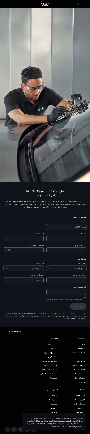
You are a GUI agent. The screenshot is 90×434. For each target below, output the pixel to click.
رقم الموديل (79, 287)
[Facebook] (7, 429)
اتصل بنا (82, 382)
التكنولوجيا (53, 400)
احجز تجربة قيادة (79, 374)
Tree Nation (80, 412)
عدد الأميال (37, 275)
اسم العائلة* (39, 234)
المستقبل (54, 404)
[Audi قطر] (45, 4)
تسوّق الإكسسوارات (78, 365)
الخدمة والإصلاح (52, 344)
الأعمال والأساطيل (79, 369)
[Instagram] (14, 429)
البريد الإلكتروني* (80, 245)
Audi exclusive (79, 404)
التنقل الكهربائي (79, 395)
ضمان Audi (53, 348)
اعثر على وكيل (80, 378)
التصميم (54, 408)
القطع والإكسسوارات (50, 353)
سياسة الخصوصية (70, 318)
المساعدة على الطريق (50, 361)
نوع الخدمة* (82, 263)
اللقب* (84, 222)
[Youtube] (20, 429)
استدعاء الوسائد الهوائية (48, 374)
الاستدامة (54, 412)
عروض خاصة (81, 361)
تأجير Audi (81, 357)
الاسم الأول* (82, 234)
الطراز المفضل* (39, 263)
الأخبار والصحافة (79, 400)
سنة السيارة (79, 275)
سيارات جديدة (80, 348)
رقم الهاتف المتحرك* (36, 245)
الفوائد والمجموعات (51, 357)
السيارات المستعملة (78, 353)
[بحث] (78, 4)
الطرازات (82, 344)
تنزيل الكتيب (80, 408)
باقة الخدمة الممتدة (50, 365)
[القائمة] (83, 4)
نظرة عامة (54, 395)
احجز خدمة (53, 378)
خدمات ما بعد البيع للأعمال (48, 369)
